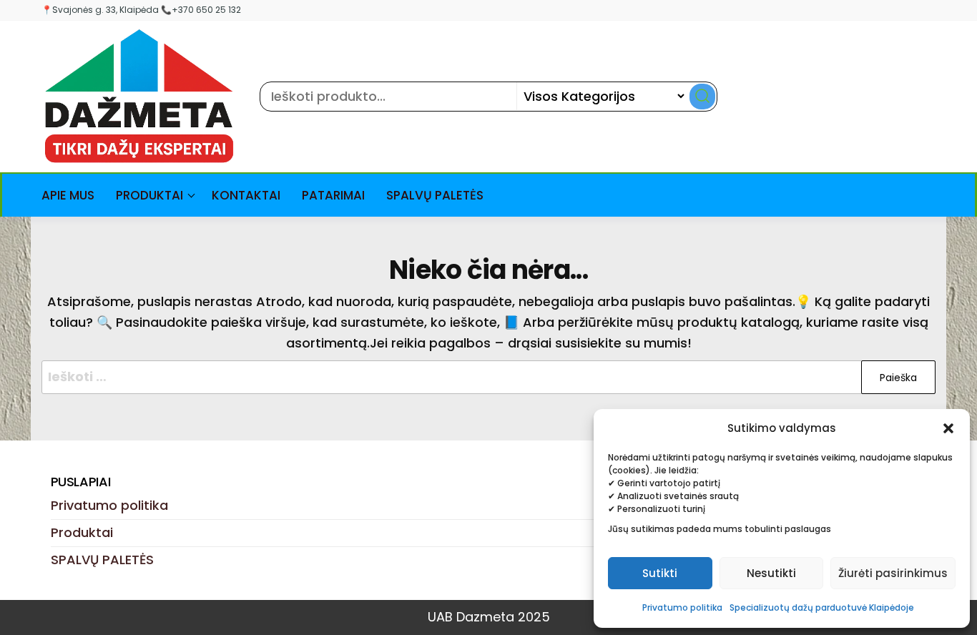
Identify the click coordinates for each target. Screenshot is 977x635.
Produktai (149, 195)
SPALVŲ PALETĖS (434, 195)
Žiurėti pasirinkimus (893, 573)
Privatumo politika (682, 607)
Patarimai (333, 195)
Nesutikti (771, 573)
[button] (948, 428)
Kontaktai (246, 195)
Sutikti (659, 573)
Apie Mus (67, 195)
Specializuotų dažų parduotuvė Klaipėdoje (822, 607)
